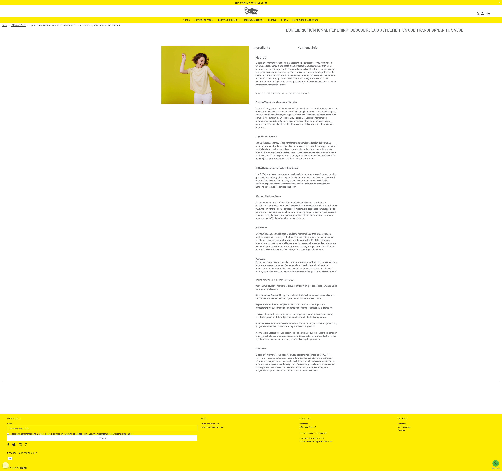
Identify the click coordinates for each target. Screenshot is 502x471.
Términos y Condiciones (212, 427)
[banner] (251, 11)
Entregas (402, 423)
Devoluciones (404, 427)
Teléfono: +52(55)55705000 (312, 438)
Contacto (304, 423)
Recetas (401, 430)
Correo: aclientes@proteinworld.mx (316, 441)
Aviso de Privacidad (210, 423)
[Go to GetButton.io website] (496, 468)
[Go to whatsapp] (495, 463)
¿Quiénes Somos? (308, 427)
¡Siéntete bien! (18, 25)
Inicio (4, 25)
